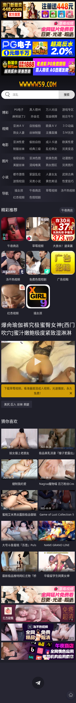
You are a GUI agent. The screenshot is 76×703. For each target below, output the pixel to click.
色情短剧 (35, 197)
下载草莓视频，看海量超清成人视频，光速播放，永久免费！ (38, 390)
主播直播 (51, 132)
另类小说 (35, 181)
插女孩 (19, 190)
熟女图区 (51, 165)
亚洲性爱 (19, 142)
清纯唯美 (35, 165)
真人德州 (35, 109)
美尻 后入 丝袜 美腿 (16, 404)
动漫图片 (68, 158)
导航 (5, 193)
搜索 (67, 94)
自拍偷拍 (35, 126)
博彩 (5, 112)
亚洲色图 (35, 158)
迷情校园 (19, 181)
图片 (5, 161)
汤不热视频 (68, 190)
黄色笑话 (51, 181)
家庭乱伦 (35, 174)
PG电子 (19, 109)
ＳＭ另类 (68, 132)
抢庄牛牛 (68, 116)
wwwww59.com (38, 84)
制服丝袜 (19, 149)
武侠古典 (68, 174)
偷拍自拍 (35, 142)
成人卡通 (51, 142)
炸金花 (35, 116)
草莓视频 (51, 190)
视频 (5, 128)
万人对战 (51, 109)
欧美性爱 (68, 142)
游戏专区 (68, 109)
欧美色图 (51, 158)
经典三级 (35, 149)
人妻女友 (51, 174)
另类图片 (68, 165)
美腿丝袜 (19, 165)
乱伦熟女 (51, 149)
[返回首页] (71, 695)
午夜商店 (35, 190)
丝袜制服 (35, 132)
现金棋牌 (51, 116)
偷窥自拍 (19, 158)
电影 (5, 145)
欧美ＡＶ (51, 126)
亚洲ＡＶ (19, 126)
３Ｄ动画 (68, 126)
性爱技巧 (68, 181)
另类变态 (68, 149)
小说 (5, 177)
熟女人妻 (19, 132)
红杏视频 (19, 197)
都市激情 (19, 174)
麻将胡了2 (18, 116)
